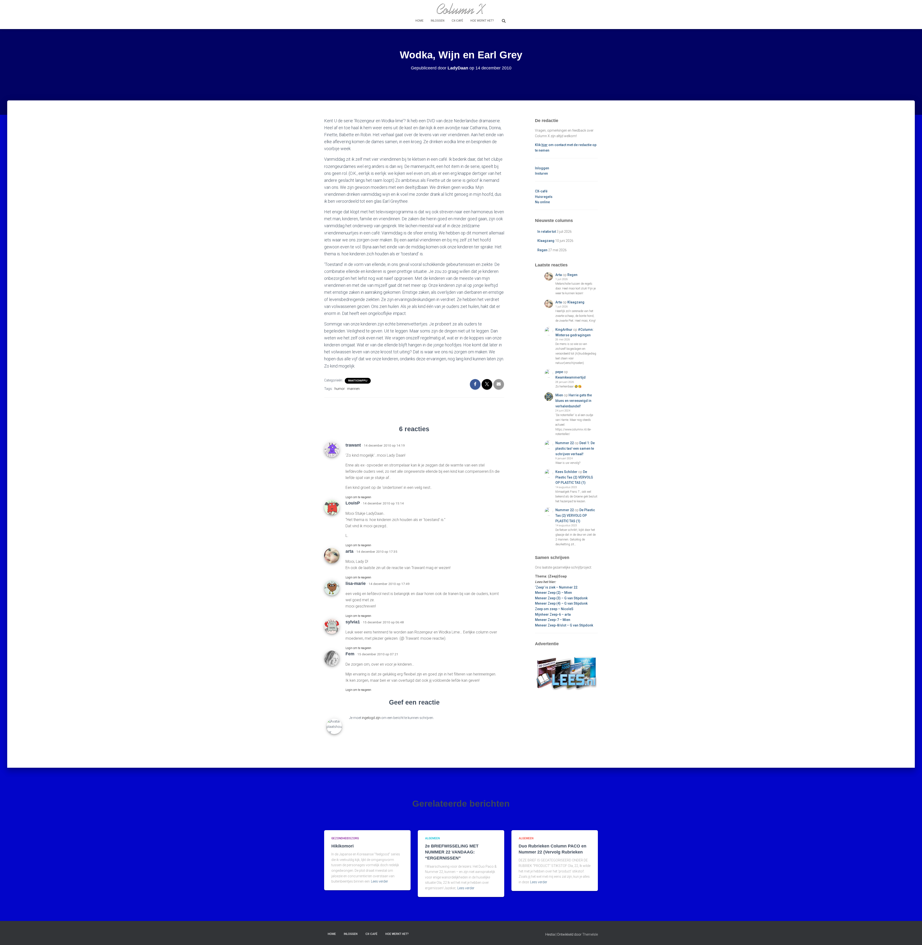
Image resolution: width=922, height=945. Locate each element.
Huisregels (543, 197)
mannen (353, 389)
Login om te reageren (358, 497)
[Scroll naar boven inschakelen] (912, 935)
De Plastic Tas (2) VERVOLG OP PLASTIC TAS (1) (574, 477)
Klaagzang (545, 241)
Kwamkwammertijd (570, 377)
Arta (558, 275)
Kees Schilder (566, 472)
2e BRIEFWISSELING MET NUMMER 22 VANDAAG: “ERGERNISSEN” (452, 852)
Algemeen (432, 838)
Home (419, 20)
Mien (559, 395)
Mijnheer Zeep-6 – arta (553, 614)
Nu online (542, 202)
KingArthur (563, 329)
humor (339, 389)
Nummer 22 (564, 443)
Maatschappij (357, 380)
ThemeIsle (590, 934)
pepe (559, 372)
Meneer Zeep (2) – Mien (553, 593)
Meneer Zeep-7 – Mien (552, 620)
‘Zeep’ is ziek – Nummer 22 (556, 587)
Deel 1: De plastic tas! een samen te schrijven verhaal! (575, 448)
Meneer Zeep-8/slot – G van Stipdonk (564, 625)
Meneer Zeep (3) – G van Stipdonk (561, 598)
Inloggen (437, 20)
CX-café (457, 20)
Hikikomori (342, 846)
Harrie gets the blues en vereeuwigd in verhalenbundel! (573, 400)
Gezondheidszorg (345, 838)
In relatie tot (546, 231)
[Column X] (461, 8)
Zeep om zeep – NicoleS (554, 609)
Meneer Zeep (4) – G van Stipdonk (561, 603)
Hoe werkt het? (482, 20)
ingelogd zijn (371, 718)
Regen (542, 250)
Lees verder (379, 881)
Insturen (541, 173)
